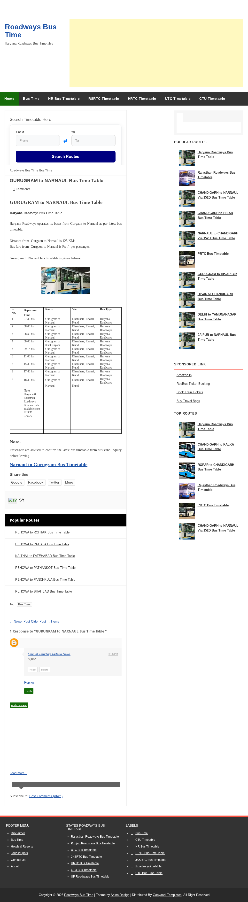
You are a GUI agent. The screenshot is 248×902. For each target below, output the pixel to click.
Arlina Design (120, 895)
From (20, 132)
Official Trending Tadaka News (49, 654)
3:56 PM (113, 654)
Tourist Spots (19, 853)
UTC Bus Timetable (84, 850)
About (15, 866)
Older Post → (40, 621)
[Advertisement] (156, 53)
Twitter (54, 482)
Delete (44, 669)
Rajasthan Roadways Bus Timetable (95, 836)
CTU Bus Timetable (84, 870)
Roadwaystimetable (148, 866)
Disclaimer (18, 833)
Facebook (35, 482)
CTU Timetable (145, 839)
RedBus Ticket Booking (193, 383)
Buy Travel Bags (188, 401)
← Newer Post (20, 621)
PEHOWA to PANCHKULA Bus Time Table (45, 579)
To (73, 132)
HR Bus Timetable (147, 846)
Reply (33, 669)
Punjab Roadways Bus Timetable (93, 843)
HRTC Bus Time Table (150, 853)
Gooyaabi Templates (167, 895)
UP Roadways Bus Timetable (90, 876)
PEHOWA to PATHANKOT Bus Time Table (45, 568)
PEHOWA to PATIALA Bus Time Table (42, 544)
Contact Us (18, 860)
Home (9, 98)
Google (16, 482)
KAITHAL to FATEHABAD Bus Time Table (45, 556)
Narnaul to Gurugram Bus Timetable (48, 464)
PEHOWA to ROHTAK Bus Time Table (42, 532)
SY (21, 500)
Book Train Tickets (190, 392)
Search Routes (65, 157)
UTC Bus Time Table (149, 873)
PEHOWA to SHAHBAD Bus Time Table (43, 591)
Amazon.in (184, 375)
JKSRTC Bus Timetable (86, 856)
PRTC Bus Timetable (213, 253)
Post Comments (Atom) (45, 796)
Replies (29, 682)
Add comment (19, 705)
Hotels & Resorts (22, 846)
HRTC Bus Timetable (85, 863)
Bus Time (24, 604)
